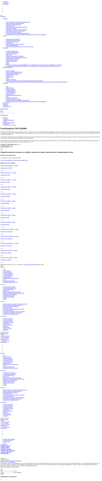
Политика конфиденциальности (8, 460)
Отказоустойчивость (11, 90)
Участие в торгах (7, 328)
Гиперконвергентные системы (13, 99)
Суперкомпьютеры (10, 91)
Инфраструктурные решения (13, 58)
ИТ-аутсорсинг (9, 42)
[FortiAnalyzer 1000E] (8, 193)
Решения (5, 18)
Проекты (5, 1)
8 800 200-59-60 (4, 108)
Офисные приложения (11, 61)
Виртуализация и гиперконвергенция (15, 23)
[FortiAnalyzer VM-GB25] (9, 243)
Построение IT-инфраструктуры (13, 32)
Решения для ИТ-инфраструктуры (14, 72)
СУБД (7, 62)
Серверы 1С (4, 444)
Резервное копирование (11, 97)
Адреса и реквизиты (8, 320)
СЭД (7, 96)
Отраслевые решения (11, 28)
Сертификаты (6, 323)
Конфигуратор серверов (9, 439)
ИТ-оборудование (10, 70)
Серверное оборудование (12, 51)
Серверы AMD (5, 447)
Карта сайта (19, 460)
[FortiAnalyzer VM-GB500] (10, 229)
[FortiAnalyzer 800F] (8, 201)
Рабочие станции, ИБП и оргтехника (15, 56)
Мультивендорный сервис (12, 41)
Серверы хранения (6, 449)
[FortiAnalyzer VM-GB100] (10, 236)
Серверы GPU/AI (5, 446)
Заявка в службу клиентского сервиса (15, 44)
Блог (4, 442)
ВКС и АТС (9, 55)
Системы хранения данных (12, 52)
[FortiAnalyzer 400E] (8, 208)
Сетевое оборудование (11, 53)
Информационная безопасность (13, 24)
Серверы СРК (5, 453)
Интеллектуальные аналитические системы (16, 27)
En (1, 15)
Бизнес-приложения (11, 79)
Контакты (5, 4)
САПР (7, 63)
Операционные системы (12, 59)
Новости (5, 326)
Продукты (5, 47)
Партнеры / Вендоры (8, 322)
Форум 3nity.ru (6, 441)
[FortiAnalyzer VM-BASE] (9, 165)
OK (1, 265)
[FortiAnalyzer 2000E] (8, 186)
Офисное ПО (9, 75)
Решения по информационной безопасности (16, 57)
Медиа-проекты (10, 94)
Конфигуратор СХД (8, 440)
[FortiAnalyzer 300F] (8, 215)
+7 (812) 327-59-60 (5, 338)
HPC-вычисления (10, 25)
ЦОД (7, 86)
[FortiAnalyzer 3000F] (8, 179)
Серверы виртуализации (8, 450)
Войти (2, 473)
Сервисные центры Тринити (13, 39)
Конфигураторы (7, 106)
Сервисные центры (7, 321)
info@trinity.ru (4, 342)
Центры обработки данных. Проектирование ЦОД (18, 22)
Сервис (5, 35)
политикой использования (30, 264)
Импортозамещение (8, 67)
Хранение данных (10, 89)
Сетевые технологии (11, 92)
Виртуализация (9, 87)
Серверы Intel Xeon (6, 452)
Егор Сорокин (12, 462)
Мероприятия (6, 327)
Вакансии (5, 104)
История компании (7, 325)
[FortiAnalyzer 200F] (8, 222)
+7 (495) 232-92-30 (5, 336)
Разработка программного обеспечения (15, 30)
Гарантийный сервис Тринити (13, 40)
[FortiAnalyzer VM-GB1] (9, 257)
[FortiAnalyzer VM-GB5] (9, 250)
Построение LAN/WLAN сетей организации (16, 29)
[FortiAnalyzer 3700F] (8, 172)
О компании (6, 3)
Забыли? (19, 472)
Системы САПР (10, 77)
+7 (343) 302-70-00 (5, 341)
